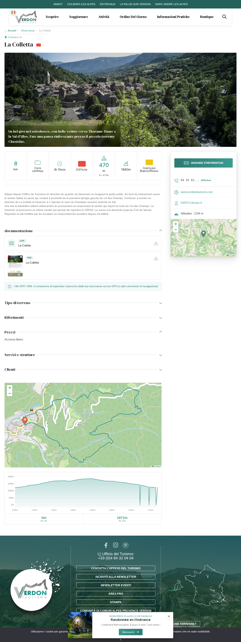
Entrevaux (107, 4)
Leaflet (157, 466)
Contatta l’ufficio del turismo (116, 568)
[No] (120, 639)
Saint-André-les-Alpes (171, 4)
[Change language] (13, 12)
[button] (24, 420)
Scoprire (52, 16)
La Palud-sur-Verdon (135, 4)
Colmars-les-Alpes (81, 4)
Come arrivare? (183, 623)
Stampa (116, 602)
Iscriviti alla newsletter (115, 576)
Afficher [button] (206, 180)
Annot (58, 4)
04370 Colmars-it (191, 202)
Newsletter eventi (116, 585)
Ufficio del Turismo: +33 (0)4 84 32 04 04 (116, 556)
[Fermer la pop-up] (169, 616)
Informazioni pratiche (173, 16)
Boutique (207, 16)
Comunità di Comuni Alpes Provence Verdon (115, 610)
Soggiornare (78, 16)
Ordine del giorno (133, 16)
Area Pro (115, 593)
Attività (103, 16)
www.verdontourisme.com (197, 192)
